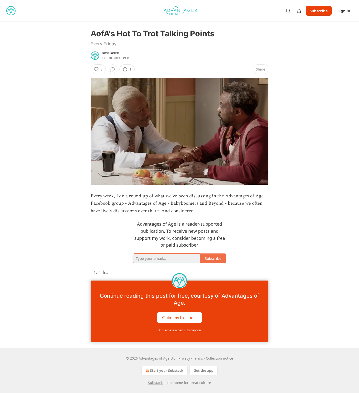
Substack (155, 382)
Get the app (203, 370)
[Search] (288, 11)
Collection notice (219, 358)
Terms (198, 358)
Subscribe (319, 10)
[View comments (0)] (112, 69)
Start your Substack (166, 370)
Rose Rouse (111, 53)
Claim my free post (179, 317)
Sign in (344, 10)
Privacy (184, 358)
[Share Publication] (299, 11)
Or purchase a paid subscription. (179, 330)
